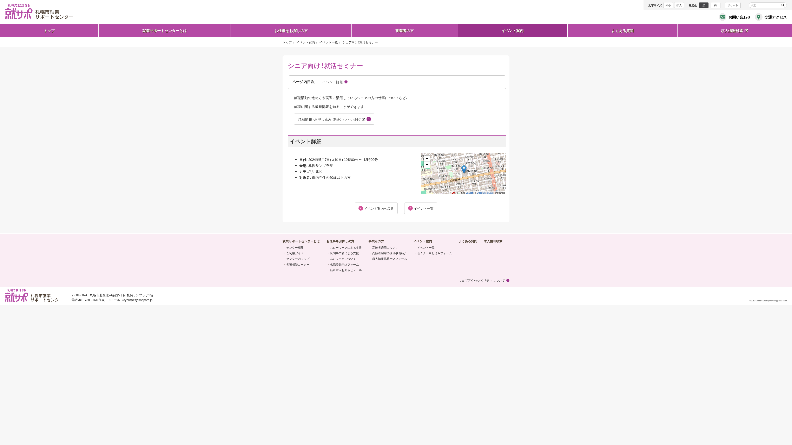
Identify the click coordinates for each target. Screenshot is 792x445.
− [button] (427, 164)
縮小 (668, 5)
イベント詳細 (332, 81)
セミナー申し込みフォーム (434, 253)
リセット (732, 5)
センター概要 (295, 247)
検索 (783, 5)
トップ (49, 30)
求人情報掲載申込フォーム (389, 258)
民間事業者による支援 (344, 253)
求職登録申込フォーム (344, 264)
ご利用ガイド (295, 253)
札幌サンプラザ (320, 165)
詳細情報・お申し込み (330, 119)
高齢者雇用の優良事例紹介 (389, 253)
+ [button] (427, 158)
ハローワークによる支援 (346, 247)
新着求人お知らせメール (346, 270)
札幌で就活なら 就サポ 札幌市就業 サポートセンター (39, 11)
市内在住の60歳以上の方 (331, 177)
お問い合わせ (739, 17)
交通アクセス (776, 17)
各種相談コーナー (297, 264)
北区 (318, 171)
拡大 (679, 5)
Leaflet (469, 192)
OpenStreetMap (485, 192)
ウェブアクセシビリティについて (481, 280)
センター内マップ (297, 258)
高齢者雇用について (385, 247)
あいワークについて (343, 258)
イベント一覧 (426, 247)
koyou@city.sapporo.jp (137, 299)
